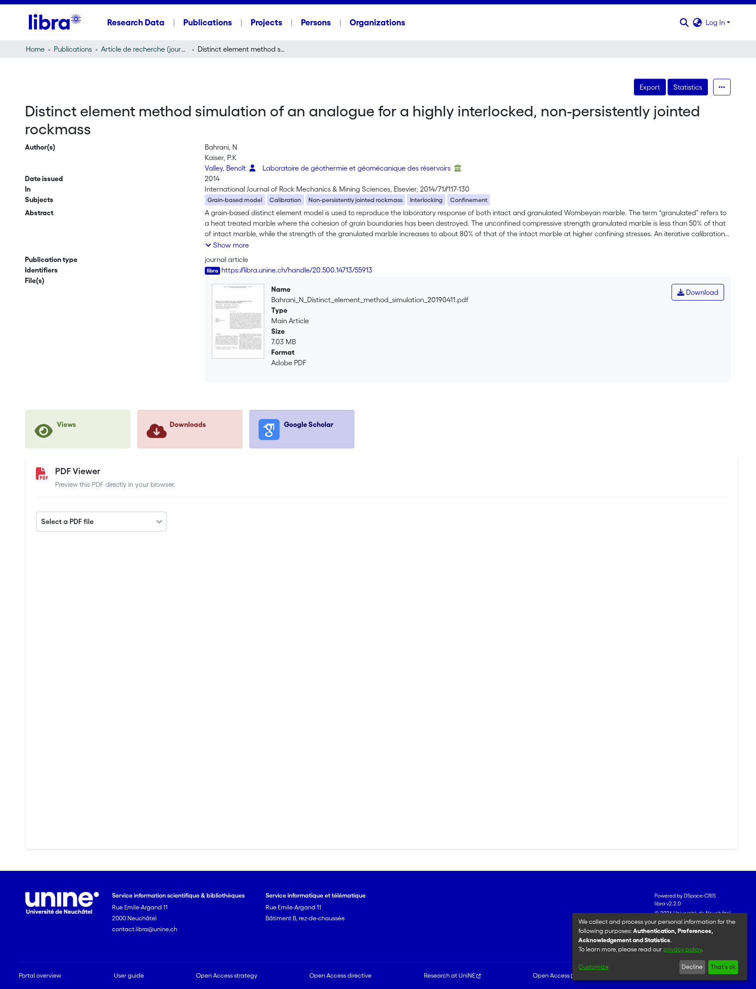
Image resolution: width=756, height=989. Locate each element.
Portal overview (40, 975)
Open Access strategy (226, 975)
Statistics (687, 87)
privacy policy (682, 949)
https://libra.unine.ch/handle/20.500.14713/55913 (296, 270)
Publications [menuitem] (207, 22)
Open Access (551, 975)
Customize (593, 966)
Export (650, 87)
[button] (684, 22)
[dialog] (659, 946)
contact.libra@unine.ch (144, 929)
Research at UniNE (449, 975)
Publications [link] (73, 49)
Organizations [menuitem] (377, 22)
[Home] (54, 22)
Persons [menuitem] (316, 22)
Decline (692, 966)
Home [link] (35, 49)
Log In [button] (716, 22)
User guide (129, 975)
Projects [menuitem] (266, 22)
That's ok (722, 966)
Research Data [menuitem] (135, 22)
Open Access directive (340, 975)
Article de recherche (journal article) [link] (145, 49)
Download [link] (701, 292)
